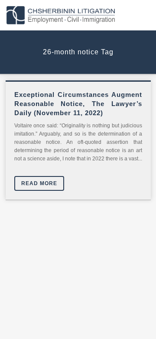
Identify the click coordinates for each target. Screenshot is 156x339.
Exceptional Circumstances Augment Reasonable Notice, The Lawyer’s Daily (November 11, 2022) (78, 103)
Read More (39, 183)
